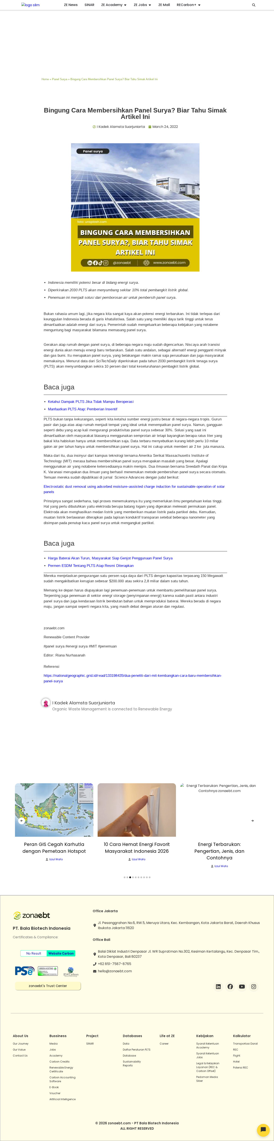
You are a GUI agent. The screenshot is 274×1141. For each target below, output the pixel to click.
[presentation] (21, 820)
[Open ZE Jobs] (150, 4)
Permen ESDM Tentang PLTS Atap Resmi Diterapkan (91, 566)
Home (45, 79)
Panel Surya (59, 79)
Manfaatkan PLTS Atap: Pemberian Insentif (82, 409)
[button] (124, 877)
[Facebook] (230, 986)
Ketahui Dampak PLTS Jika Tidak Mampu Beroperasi (91, 402)
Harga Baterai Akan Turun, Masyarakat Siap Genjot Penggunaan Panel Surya (110, 558)
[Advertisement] (137, 43)
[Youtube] (242, 986)
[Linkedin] (218, 986)
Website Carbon (61, 953)
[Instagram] (253, 986)
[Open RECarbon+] (199, 4)
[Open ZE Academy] (125, 4)
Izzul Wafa (56, 859)
